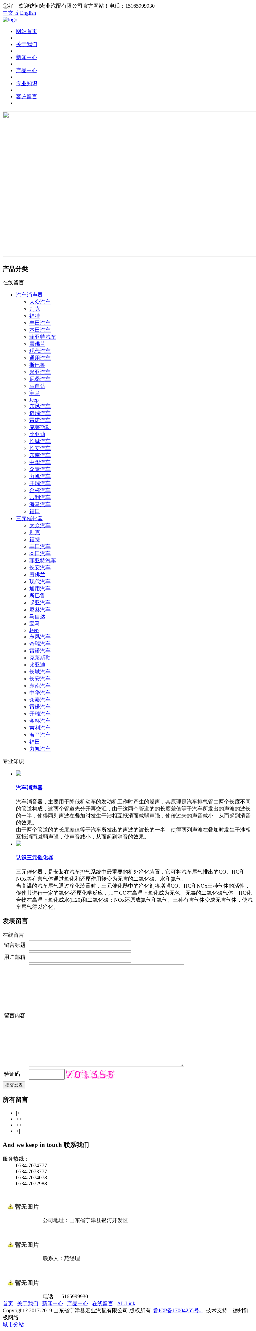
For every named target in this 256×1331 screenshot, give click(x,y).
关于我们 (26, 44)
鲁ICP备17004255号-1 (178, 1310)
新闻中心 (26, 57)
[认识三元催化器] (18, 844)
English (28, 13)
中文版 (11, 13)
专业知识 (26, 83)
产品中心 (26, 70)
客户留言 (26, 96)
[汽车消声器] (18, 774)
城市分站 (13, 1324)
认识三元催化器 (34, 857)
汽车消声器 (29, 787)
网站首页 (26, 31)
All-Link (126, 1303)
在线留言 (102, 1303)
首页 (8, 1303)
